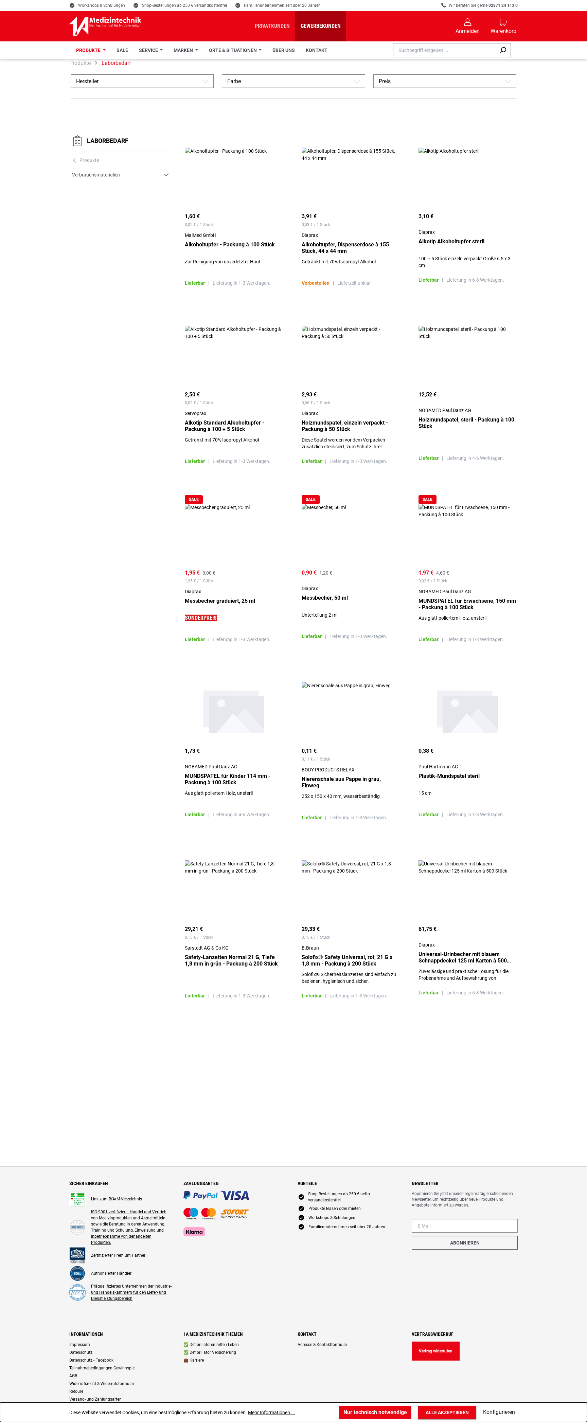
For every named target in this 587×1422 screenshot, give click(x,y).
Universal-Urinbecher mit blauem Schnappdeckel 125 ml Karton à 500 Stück (463, 957)
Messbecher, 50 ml (325, 598)
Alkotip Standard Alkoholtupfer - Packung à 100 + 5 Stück (224, 425)
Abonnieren (465, 1243)
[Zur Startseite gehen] (105, 26)
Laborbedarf (107, 140)
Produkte (85, 160)
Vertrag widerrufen (435, 1351)
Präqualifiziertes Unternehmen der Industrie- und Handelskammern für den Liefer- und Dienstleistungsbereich (131, 1292)
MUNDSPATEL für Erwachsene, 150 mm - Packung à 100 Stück (467, 604)
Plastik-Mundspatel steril (449, 776)
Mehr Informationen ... (271, 1412)
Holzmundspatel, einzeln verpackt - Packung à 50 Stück (345, 425)
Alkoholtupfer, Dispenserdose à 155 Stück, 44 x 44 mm (345, 247)
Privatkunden (272, 26)
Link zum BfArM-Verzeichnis (116, 1199)
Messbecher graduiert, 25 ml (220, 601)
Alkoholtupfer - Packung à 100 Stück (230, 244)
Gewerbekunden (321, 26)
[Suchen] (503, 50)
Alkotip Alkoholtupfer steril (451, 241)
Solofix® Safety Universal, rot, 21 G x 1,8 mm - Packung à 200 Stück (347, 960)
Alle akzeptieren (447, 1412)
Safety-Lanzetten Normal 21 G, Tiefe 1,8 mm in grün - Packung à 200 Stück (231, 960)
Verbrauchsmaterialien (96, 174)
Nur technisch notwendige (375, 1412)
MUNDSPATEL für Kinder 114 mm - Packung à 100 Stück (227, 779)
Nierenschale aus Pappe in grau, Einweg (341, 782)
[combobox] (444, 50)
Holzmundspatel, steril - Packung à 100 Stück (466, 422)
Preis (445, 81)
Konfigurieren (499, 1412)
